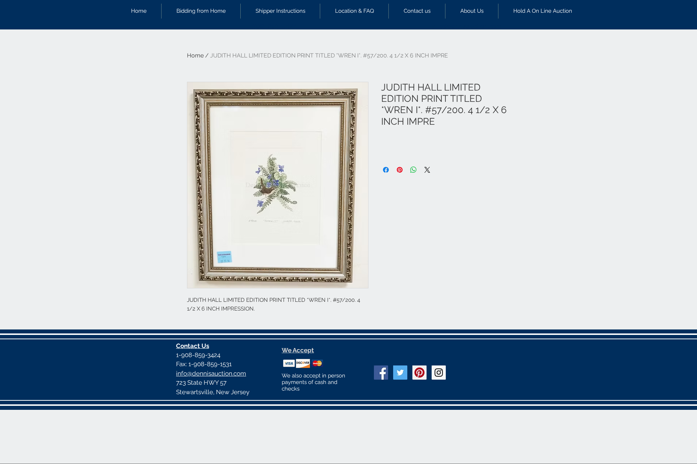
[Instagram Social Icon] (439, 372)
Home (195, 55)
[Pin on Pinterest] (399, 169)
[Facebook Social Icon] (381, 372)
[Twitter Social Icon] (400, 372)
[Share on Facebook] (386, 169)
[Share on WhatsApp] (413, 169)
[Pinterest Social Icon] (419, 372)
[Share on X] (427, 169)
